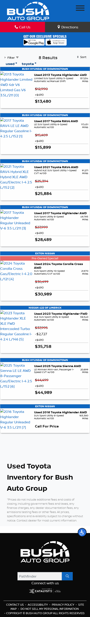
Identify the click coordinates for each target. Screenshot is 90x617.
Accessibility (38, 605)
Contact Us (15, 605)
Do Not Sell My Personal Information (50, 609)
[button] (82, 532)
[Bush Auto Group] (28, 10)
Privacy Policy (63, 605)
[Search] (67, 576)
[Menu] (80, 8)
